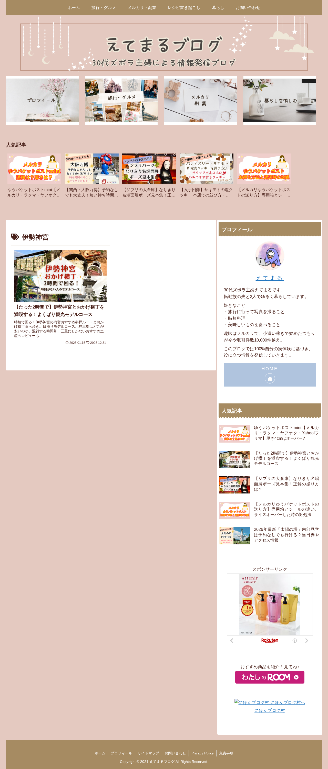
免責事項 (226, 753)
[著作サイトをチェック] (270, 378)
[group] (34, 177)
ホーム (100, 753)
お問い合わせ (175, 753)
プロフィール (121, 753)
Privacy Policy (202, 753)
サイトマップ (148, 753)
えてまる (270, 278)
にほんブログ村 (269, 710)
